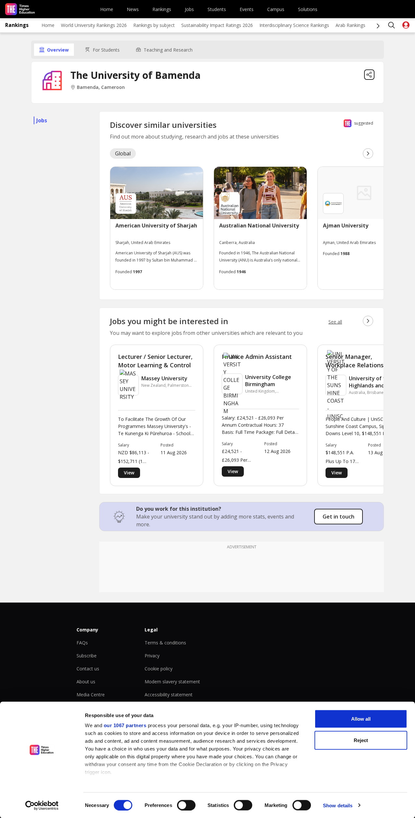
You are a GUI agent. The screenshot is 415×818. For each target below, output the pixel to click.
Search (392, 25)
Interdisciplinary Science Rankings (294, 25)
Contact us (88, 668)
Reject (361, 740)
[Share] (369, 74)
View (129, 473)
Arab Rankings (350, 25)
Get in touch (338, 516)
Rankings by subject (154, 25)
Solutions (307, 9)
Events (247, 9)
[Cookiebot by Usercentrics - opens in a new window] (42, 805)
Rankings (161, 9)
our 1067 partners (125, 725)
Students (217, 9)
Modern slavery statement (172, 681)
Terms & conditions (165, 643)
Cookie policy (158, 668)
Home (106, 9)
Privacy (152, 656)
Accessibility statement (169, 694)
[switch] (186, 805)
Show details (337, 805)
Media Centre (91, 694)
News (133, 9)
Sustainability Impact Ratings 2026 (217, 25)
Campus (275, 9)
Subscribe (87, 656)
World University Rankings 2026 (94, 25)
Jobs (189, 9)
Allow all (361, 719)
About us (86, 681)
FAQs (82, 643)
